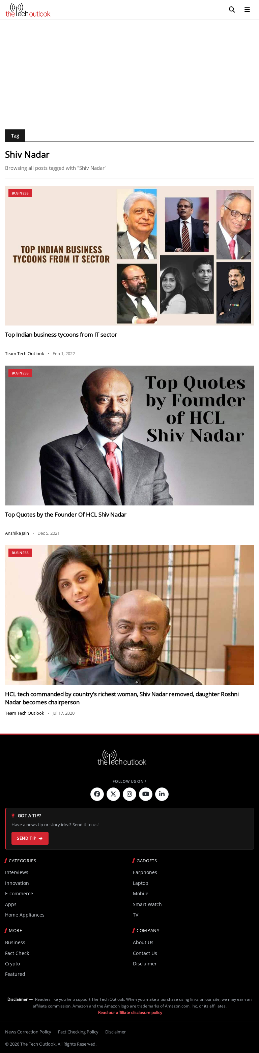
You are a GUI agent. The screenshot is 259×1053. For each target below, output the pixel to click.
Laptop (140, 883)
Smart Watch (147, 904)
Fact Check (17, 953)
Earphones (145, 872)
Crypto (12, 963)
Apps (11, 904)
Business (20, 193)
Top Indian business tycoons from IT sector (61, 334)
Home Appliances (25, 914)
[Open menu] (247, 10)
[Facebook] (97, 794)
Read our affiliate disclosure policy (130, 1012)
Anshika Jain (17, 533)
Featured (15, 974)
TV (135, 914)
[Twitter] (113, 794)
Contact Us (145, 953)
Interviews (16, 872)
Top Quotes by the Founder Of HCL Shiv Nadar (65, 514)
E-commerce (19, 893)
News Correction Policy (28, 1032)
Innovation (17, 883)
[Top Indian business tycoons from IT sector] (129, 256)
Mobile (140, 893)
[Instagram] (129, 794)
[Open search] (232, 10)
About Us (143, 942)
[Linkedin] (162, 794)
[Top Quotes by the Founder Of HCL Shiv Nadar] (129, 435)
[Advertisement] (129, 70)
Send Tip (26, 838)
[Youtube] (145, 794)
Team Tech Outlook (24, 353)
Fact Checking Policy (78, 1032)
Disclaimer (145, 963)
